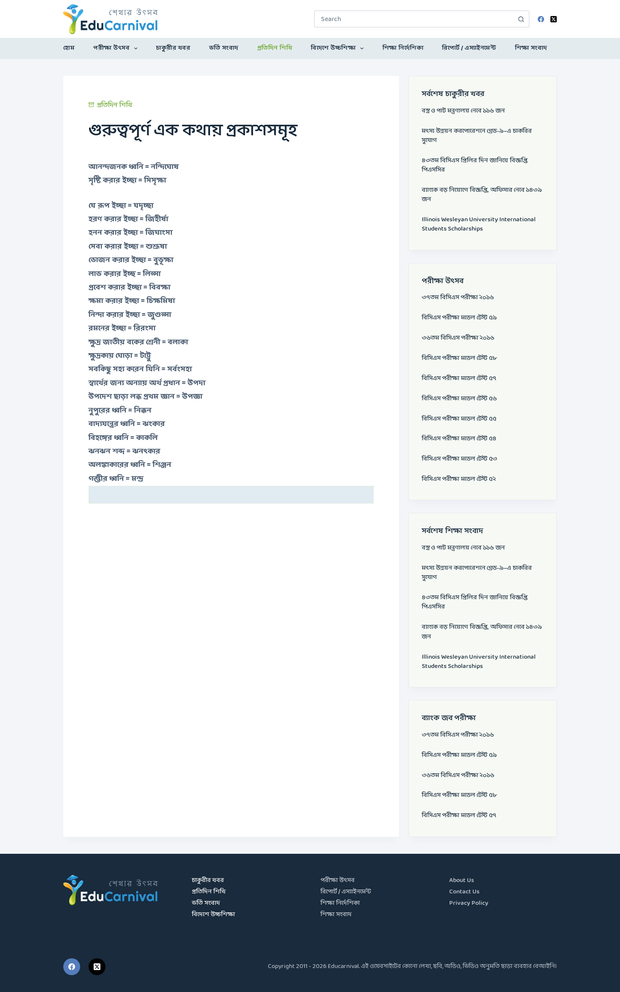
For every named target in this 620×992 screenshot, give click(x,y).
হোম (69, 48)
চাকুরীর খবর (173, 48)
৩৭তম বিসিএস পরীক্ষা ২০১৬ (458, 297)
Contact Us (464, 892)
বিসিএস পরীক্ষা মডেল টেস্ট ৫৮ (459, 358)
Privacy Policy (468, 903)
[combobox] (414, 19)
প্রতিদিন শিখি (275, 48)
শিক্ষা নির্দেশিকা (403, 48)
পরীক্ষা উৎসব (111, 48)
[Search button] (521, 19)
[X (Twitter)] (553, 19)
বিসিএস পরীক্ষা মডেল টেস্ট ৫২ (459, 479)
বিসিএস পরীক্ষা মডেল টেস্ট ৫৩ (459, 459)
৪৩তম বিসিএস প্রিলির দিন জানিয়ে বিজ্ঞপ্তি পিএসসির (475, 165)
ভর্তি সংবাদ (224, 48)
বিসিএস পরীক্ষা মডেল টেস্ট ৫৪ (459, 439)
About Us (461, 880)
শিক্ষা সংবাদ (531, 48)
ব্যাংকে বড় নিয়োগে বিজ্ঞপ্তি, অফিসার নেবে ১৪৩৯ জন (482, 195)
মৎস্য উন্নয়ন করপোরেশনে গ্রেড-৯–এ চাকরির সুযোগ (477, 136)
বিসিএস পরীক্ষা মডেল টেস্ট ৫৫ (459, 419)
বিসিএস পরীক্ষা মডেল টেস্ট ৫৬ (459, 399)
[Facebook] (541, 19)
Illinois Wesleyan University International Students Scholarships (479, 224)
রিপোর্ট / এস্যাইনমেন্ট (469, 48)
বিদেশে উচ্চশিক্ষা (333, 48)
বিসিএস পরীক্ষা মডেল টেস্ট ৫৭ (459, 378)
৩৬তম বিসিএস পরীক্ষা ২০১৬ (458, 338)
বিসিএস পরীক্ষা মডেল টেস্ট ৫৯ (459, 318)
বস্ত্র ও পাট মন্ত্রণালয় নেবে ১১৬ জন (463, 111)
